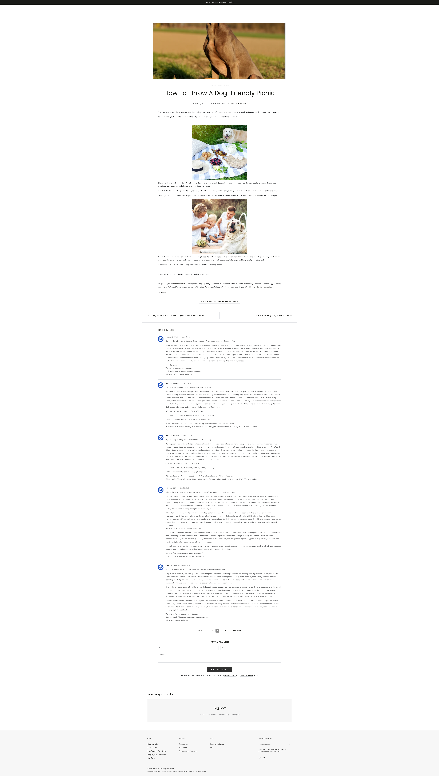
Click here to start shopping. (260, 287)
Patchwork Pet (179, 284)
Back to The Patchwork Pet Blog (220, 301)
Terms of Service (246, 675)
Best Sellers (152, 748)
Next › (239, 631)
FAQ (212, 748)
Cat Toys (151, 758)
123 (234, 631)
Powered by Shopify (153, 771)
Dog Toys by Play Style (156, 751)
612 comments (238, 103)
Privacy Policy (230, 675)
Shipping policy (201, 771)
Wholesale (183, 748)
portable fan (173, 186)
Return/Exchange (217, 744)
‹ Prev (199, 631)
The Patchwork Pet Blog (221, 85)
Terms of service (189, 771)
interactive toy (255, 195)
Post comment (219, 669)
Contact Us (183, 744)
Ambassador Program (188, 751)
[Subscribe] (290, 744)
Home (210, 85)
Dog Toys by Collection (156, 755)
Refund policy (166, 771)
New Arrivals (152, 744)
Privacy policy (177, 771)
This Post (171, 265)
